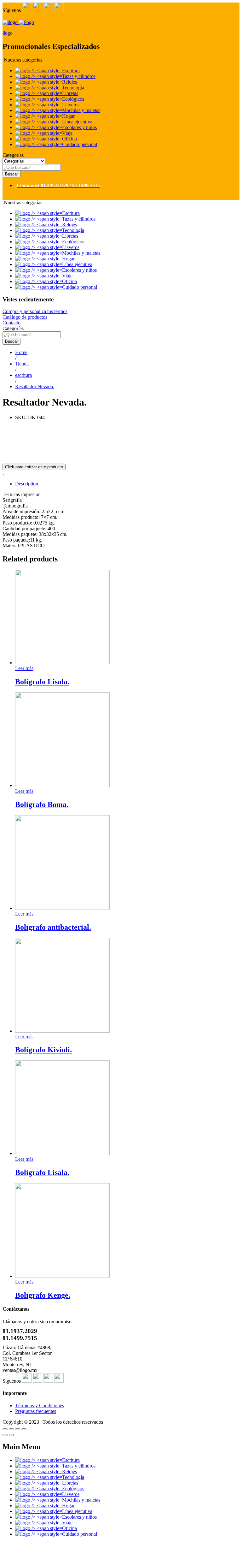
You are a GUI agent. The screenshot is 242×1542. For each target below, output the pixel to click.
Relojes (69, 82)
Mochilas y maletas (81, 110)
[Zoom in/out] (23, 1429)
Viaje (67, 133)
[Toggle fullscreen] (17, 1429)
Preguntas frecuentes (35, 1411)
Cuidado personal (79, 144)
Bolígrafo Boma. (41, 804)
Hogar (68, 116)
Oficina (69, 138)
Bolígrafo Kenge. (42, 1295)
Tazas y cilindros (78, 76)
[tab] (127, 484)
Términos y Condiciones (39, 1405)
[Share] (11, 1429)
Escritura (71, 70)
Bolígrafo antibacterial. (53, 927)
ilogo (8, 33)
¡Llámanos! (27, 185)
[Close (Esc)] (5, 1429)
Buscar (11, 174)
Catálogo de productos (25, 317)
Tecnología (73, 87)
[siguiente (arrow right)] (11, 1435)
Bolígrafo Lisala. (42, 682)
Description (26, 483)
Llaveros (70, 104)
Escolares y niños (79, 127)
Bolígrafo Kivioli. (43, 1050)
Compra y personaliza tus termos (35, 311)
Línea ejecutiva (77, 121)
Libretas (70, 93)
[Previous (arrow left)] (5, 1435)
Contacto (11, 322)
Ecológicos (73, 99)
